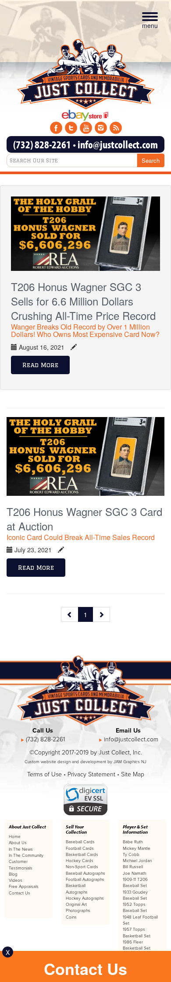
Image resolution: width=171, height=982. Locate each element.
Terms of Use (44, 774)
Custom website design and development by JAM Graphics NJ (85, 762)
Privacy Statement (91, 774)
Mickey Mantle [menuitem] (136, 848)
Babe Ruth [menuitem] (132, 842)
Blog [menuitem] (13, 874)
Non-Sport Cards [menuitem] (82, 867)
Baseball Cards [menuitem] (80, 842)
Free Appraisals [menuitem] (24, 886)
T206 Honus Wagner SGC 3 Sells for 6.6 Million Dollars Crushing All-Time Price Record (83, 301)
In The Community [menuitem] (26, 855)
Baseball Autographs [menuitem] (85, 873)
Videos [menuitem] (15, 880)
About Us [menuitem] (18, 842)
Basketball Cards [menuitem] (82, 854)
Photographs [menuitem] (78, 910)
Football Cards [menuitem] (80, 848)
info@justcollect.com (118, 144)
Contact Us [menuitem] (19, 893)
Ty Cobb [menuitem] (131, 854)
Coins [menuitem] (71, 917)
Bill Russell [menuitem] (133, 867)
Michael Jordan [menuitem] (137, 860)
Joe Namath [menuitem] (134, 873)
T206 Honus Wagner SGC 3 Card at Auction (84, 518)
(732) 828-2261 (42, 144)
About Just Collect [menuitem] (27, 826)
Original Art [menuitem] (76, 904)
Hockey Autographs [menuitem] (85, 898)
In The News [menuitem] (21, 849)
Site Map (132, 774)
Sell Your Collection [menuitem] (76, 829)
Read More (40, 364)
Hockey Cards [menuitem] (79, 860)
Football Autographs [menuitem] (85, 879)
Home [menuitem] (15, 836)
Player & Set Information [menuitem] (135, 829)
